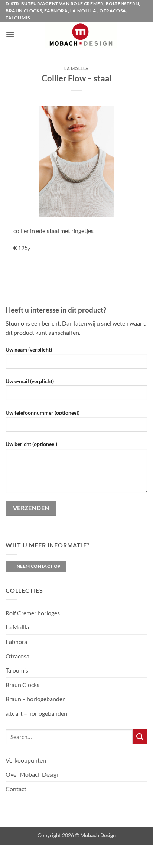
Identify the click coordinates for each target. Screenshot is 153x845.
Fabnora (16, 641)
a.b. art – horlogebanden (36, 713)
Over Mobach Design (33, 774)
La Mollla (17, 627)
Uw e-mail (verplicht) (30, 381)
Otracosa (17, 656)
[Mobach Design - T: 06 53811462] (81, 35)
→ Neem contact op (36, 566)
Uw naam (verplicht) (29, 349)
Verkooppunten (26, 760)
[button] (10, 34)
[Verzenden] (140, 736)
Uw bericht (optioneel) (31, 444)
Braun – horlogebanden (36, 698)
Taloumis (17, 670)
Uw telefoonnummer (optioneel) (42, 412)
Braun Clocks (22, 684)
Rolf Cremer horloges (33, 612)
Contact (16, 788)
